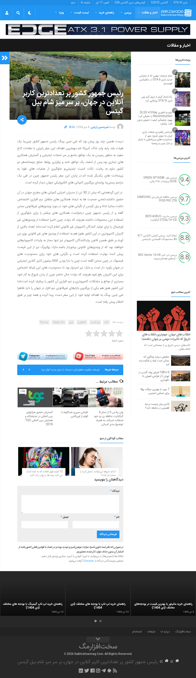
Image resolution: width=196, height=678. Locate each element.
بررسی (127, 12)
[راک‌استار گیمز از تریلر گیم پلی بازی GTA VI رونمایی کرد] (182, 99)
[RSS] (115, 670)
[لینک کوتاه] (65, 127)
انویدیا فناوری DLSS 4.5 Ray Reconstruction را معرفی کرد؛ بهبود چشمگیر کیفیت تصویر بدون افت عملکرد (154, 118)
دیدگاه (114, 491)
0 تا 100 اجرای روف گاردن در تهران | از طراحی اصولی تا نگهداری (153, 376)
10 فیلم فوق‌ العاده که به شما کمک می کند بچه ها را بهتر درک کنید (44, 473)
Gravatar (88, 561)
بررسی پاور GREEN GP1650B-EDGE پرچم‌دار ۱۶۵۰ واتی (160, 180)
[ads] (98, 29)
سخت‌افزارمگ (182, 631)
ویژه (61, 12)
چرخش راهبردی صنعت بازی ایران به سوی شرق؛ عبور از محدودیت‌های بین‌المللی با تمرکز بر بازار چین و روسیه (155, 138)
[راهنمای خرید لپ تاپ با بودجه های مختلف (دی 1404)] (98, 598)
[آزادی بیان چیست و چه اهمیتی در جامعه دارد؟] (180, 406)
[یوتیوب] (98, 356)
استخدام (137, 631)
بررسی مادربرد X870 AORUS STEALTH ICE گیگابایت (161, 218)
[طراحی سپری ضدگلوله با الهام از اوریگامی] (70, 397)
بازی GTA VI (180, 2)
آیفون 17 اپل (102, 2)
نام (116, 517)
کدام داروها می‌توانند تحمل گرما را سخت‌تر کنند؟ (98, 473)
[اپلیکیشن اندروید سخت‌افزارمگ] (109, 670)
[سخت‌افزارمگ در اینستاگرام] (98, 670)
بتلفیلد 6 (85, 2)
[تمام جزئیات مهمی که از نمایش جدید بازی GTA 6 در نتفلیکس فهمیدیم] (182, 80)
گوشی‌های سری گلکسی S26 (130, 2)
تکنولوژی (82, 322)
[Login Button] (6, 13)
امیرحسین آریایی (100, 127)
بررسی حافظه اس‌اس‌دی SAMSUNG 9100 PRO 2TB (157, 199)
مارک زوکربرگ (59, 322)
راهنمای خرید (106, 12)
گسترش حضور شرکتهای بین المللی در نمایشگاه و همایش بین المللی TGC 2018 (39, 418)
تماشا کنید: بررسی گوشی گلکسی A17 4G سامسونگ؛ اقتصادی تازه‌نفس (157, 237)
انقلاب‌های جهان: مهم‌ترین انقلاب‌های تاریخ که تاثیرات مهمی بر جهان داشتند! (166, 337)
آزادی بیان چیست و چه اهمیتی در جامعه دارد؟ (157, 406)
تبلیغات (151, 631)
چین (71, 322)
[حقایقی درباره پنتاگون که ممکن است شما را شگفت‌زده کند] (180, 360)
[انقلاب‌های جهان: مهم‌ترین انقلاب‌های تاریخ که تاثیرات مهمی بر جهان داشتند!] (163, 316)
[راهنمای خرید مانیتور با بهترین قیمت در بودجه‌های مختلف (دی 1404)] (163, 598)
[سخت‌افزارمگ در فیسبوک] (93, 670)
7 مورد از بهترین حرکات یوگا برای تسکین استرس (154, 391)
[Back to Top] (98, 639)
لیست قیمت (81, 12)
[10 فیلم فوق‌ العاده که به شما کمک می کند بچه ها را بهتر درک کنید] (43, 461)
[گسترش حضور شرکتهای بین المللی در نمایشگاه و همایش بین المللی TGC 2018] (35, 397)
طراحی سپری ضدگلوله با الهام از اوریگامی (74, 414)
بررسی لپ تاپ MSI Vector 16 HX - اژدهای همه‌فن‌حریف (157, 257)
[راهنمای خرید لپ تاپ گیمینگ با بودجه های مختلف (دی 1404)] (32, 598)
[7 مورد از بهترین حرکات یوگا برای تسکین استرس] (180, 391)
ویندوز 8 (44, 322)
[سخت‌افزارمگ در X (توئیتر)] (86, 670)
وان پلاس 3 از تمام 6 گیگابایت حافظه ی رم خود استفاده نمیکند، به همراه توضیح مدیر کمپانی (108, 418)
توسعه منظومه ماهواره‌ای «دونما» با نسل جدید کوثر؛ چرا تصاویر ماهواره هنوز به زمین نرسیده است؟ (70, 371)
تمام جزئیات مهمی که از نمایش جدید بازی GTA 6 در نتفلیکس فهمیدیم (155, 80)
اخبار (106, 322)
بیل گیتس (95, 322)
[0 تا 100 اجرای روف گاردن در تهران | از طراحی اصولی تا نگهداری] (180, 376)
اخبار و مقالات (149, 12)
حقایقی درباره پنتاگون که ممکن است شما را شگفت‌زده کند (154, 361)
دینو (73, 2)
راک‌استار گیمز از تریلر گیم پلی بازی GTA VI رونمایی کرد (156, 99)
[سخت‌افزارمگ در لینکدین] (81, 670)
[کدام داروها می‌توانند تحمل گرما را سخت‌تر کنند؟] (96, 461)
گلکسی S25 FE (159, 2)
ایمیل (64, 517)
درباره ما (165, 631)
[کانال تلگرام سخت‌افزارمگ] (104, 670)
